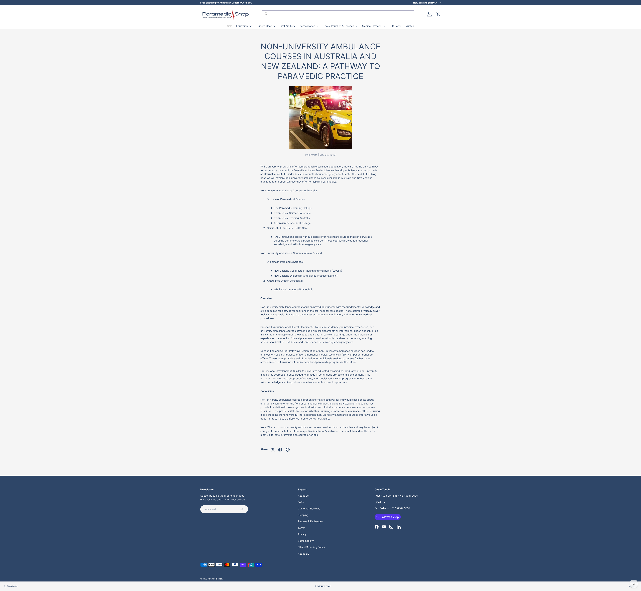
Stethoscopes (307, 26)
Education (242, 26)
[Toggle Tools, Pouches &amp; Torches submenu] (357, 26)
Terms (301, 527)
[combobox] (338, 14)
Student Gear (264, 26)
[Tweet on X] (273, 449)
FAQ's (301, 502)
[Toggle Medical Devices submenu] (384, 26)
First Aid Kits (287, 26)
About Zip (303, 553)
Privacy (302, 534)
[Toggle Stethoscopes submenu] (318, 26)
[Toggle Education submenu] (251, 26)
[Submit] (266, 14)
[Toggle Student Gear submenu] (274, 26)
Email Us (380, 502)
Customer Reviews (309, 508)
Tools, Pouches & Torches (338, 26)
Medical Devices (371, 26)
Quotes (409, 26)
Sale (229, 26)
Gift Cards (395, 26)
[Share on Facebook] (280, 449)
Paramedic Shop (215, 579)
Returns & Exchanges (310, 521)
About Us (303, 495)
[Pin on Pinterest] (287, 449)
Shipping (303, 515)
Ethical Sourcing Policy (311, 547)
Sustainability (306, 540)
